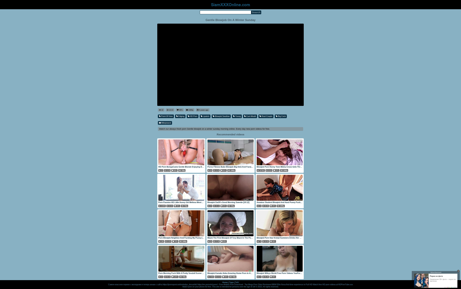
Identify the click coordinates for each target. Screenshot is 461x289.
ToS (237, 282)
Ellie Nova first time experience (290, 284)
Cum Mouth (251, 116)
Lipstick (205, 116)
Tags (231, 282)
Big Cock (281, 116)
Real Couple (266, 116)
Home (225, 282)
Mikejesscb (166, 123)
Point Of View (167, 116)
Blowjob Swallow (222, 116)
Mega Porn (253, 284)
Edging (181, 116)
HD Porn (193, 116)
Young (238, 116)
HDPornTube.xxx (345, 284)
